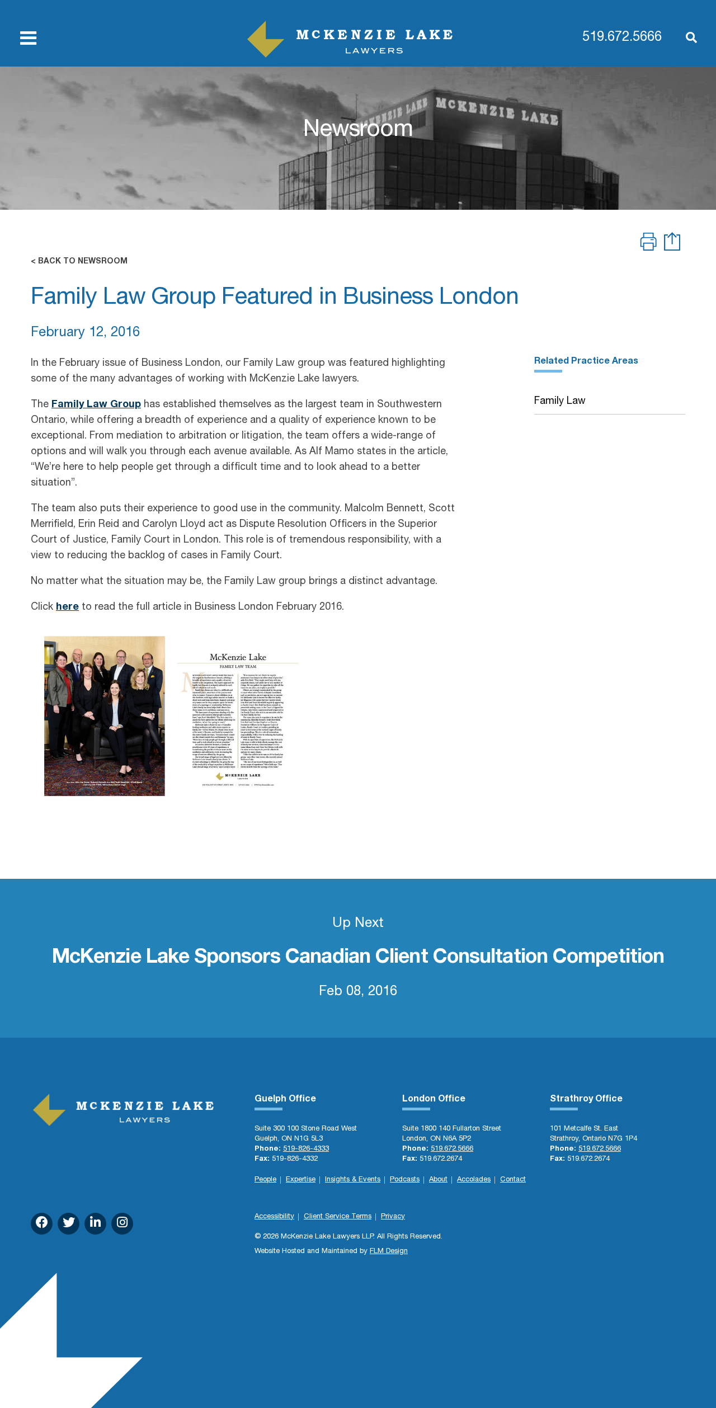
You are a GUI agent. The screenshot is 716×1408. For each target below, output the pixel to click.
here (67, 607)
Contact (513, 1180)
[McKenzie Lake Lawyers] (350, 39)
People (265, 1180)
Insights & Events (352, 1180)
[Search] (686, 38)
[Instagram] (122, 1224)
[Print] (648, 243)
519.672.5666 (622, 38)
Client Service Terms (337, 1217)
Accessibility (274, 1217)
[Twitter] (68, 1224)
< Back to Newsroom (79, 262)
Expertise (300, 1180)
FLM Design (389, 1251)
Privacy (393, 1217)
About (438, 1180)
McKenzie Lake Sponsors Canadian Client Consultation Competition (358, 958)
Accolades (474, 1180)
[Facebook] (42, 1224)
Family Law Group (96, 405)
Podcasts (405, 1180)
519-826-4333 (306, 1149)
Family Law (560, 402)
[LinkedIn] (95, 1224)
